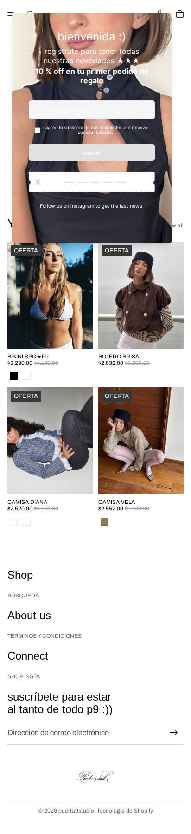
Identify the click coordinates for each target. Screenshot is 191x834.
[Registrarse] (174, 732)
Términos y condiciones (44, 636)
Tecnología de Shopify (125, 811)
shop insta (23, 676)
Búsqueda (23, 595)
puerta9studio (76, 811)
